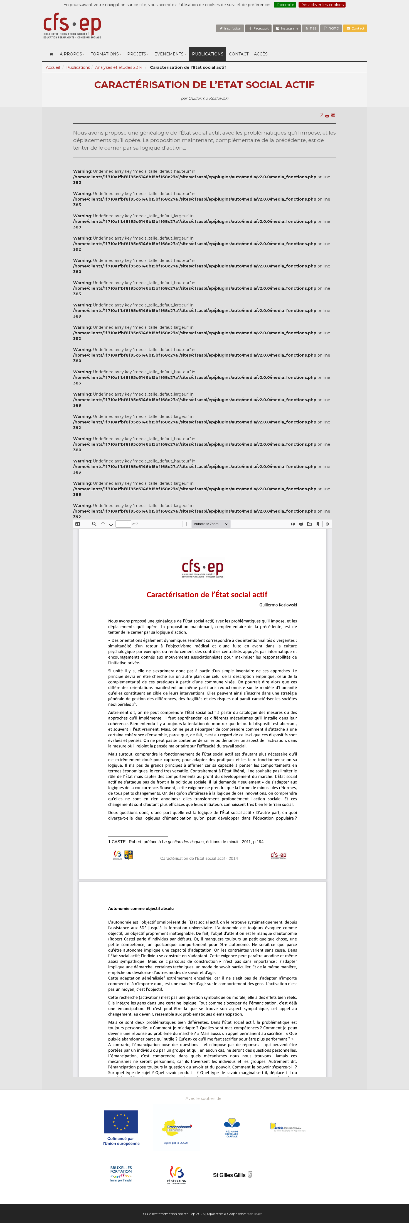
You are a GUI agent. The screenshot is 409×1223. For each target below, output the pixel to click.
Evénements (169, 54)
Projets (136, 54)
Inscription (232, 28)
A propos (71, 54)
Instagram (289, 28)
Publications (207, 54)
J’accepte (285, 4)
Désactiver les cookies (322, 4)
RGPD (333, 28)
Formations (104, 54)
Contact (357, 28)
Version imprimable (328, 127)
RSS (312, 28)
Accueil (53, 67)
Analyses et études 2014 (118, 67)
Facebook (261, 28)
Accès (261, 54)
